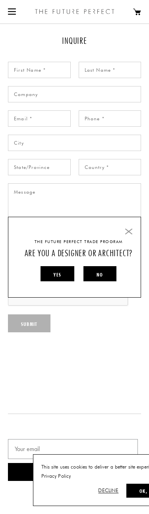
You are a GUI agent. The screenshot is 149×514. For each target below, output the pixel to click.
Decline (108, 490)
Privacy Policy (56, 476)
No (100, 274)
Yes (57, 274)
